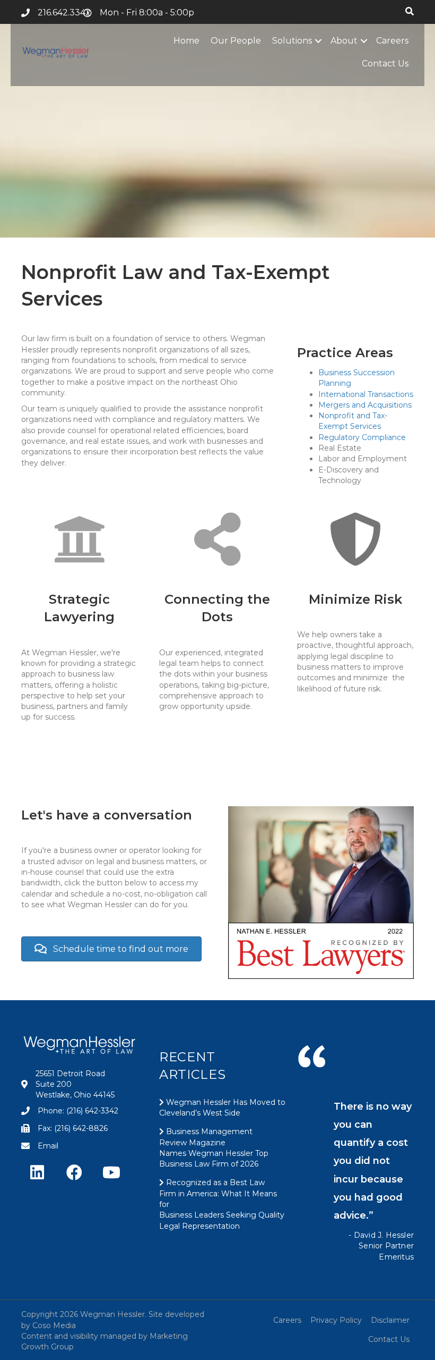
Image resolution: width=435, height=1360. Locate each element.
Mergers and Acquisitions (365, 405)
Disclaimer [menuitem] (390, 1320)
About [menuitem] (344, 41)
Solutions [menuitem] (292, 41)
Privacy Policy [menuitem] (336, 1320)
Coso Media (54, 1325)
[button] (318, 40)
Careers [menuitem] (392, 41)
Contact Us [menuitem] (385, 63)
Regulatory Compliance (362, 437)
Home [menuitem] (186, 41)
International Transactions (365, 394)
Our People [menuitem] (236, 41)
